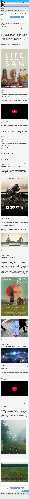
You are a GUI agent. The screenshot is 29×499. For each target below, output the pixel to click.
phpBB (6, 495)
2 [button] (14, 17)
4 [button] (17, 17)
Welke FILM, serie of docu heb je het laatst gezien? (13, 14)
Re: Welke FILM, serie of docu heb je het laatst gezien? (14, 94)
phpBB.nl (11, 496)
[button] (11, 17)
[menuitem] (2, 8)
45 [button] (21, 17)
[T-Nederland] (6, 3)
